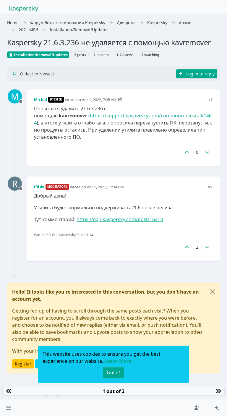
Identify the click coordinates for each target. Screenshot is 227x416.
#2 (210, 187)
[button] (8, 408)
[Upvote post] (186, 152)
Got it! (113, 372)
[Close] (212, 292)
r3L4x (39, 187)
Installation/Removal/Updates (40, 54)
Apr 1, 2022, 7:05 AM (99, 99)
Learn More (117, 361)
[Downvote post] (207, 152)
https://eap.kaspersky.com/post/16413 (120, 219)
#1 (210, 99)
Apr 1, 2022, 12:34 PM (105, 187)
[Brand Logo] (23, 8)
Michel (40, 99)
